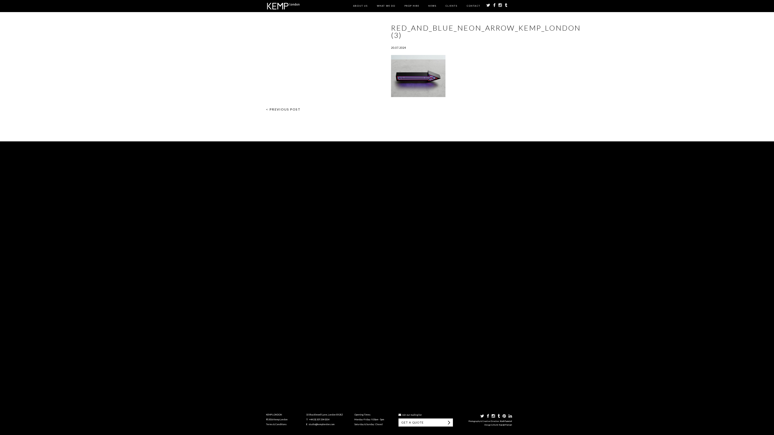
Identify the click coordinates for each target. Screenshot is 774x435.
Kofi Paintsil (506, 421)
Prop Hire (412, 5)
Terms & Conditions (276, 424)
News (432, 5)
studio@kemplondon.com (322, 424)
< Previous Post (283, 109)
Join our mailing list (411, 414)
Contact (473, 5)
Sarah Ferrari (505, 425)
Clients (451, 5)
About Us (360, 5)
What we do (386, 5)
